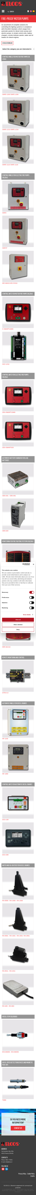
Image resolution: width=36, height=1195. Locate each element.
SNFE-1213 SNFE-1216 (10, 129)
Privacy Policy (22, 1174)
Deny (18, 629)
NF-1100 (5, 738)
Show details (27, 614)
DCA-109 (5, 819)
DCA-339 (5, 855)
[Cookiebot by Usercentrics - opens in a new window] (22, 564)
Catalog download (7, 43)
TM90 (4, 1100)
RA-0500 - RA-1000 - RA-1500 (12, 900)
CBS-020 (5, 531)
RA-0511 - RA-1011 (8, 971)
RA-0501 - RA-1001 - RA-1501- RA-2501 (16, 936)
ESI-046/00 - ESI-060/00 (10, 1052)
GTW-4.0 (5, 693)
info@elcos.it (8, 1162)
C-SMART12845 (7, 329)
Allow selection (18, 624)
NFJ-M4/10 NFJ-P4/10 (9, 283)
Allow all (18, 619)
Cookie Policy (31, 1174)
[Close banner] (33, 564)
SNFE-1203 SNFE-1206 (10, 94)
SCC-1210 (5, 364)
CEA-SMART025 (8, 447)
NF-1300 (5, 774)
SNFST (4, 248)
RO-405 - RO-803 (8, 1006)
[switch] (31, 597)
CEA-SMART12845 (8, 412)
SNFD (4, 213)
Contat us (18, 1128)
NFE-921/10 (6, 647)
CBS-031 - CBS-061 (9, 496)
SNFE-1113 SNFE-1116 (10, 165)
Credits (32, 1176)
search (12, 11)
